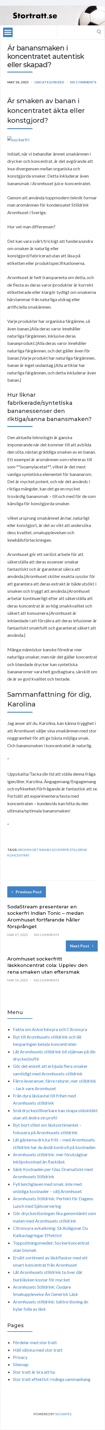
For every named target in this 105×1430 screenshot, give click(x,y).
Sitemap (21, 1364)
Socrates (63, 1414)
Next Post (79, 945)
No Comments (83, 82)
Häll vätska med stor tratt (37, 1349)
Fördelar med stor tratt (35, 1342)
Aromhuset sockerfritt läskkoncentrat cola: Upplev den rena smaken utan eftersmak (47, 965)
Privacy (20, 1357)
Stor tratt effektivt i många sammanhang (51, 1379)
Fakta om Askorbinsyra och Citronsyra (50, 1029)
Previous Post (29, 891)
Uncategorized (49, 82)
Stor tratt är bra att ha (34, 1372)
